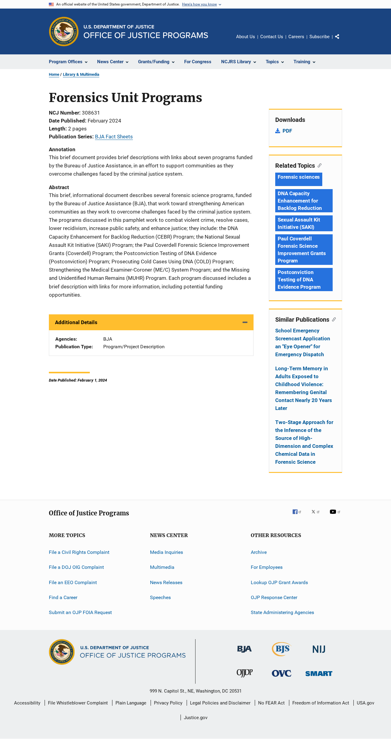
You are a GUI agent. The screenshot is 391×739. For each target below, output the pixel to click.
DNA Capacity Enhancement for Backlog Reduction (300, 200)
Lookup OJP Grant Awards (279, 582)
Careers (296, 36)
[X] (317, 516)
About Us (245, 36)
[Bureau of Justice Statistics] (282, 657)
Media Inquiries (166, 552)
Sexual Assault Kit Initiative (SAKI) (299, 223)
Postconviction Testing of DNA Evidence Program (299, 279)
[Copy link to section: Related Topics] (318, 165)
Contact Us (271, 36)
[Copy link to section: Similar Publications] (332, 319)
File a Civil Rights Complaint (79, 552)
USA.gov (365, 703)
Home (54, 74)
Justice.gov (195, 717)
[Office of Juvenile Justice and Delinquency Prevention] (245, 678)
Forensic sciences (299, 177)
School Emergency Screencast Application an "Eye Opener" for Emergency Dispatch (302, 342)
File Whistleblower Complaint (78, 703)
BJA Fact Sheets (114, 137)
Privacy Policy (168, 703)
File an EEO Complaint (73, 582)
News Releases (166, 582)
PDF (287, 131)
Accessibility (27, 703)
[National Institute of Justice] (319, 654)
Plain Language (130, 703)
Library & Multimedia (81, 74)
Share (342, 40)
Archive (259, 552)
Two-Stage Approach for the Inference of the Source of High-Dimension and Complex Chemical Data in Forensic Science (304, 442)
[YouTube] (336, 516)
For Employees (267, 567)
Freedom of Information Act (320, 703)
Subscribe (319, 36)
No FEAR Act (271, 703)
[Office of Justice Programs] (64, 31)
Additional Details (76, 322)
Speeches (160, 597)
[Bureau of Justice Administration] (244, 653)
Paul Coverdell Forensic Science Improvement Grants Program (302, 250)
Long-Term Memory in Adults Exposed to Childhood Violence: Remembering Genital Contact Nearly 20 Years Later (303, 388)
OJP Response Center (274, 597)
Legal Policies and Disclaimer (220, 703)
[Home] (146, 31)
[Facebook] (299, 516)
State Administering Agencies (282, 612)
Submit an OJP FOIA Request (80, 612)
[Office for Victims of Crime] (281, 677)
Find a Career (63, 597)
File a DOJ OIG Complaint (76, 567)
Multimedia (162, 567)
